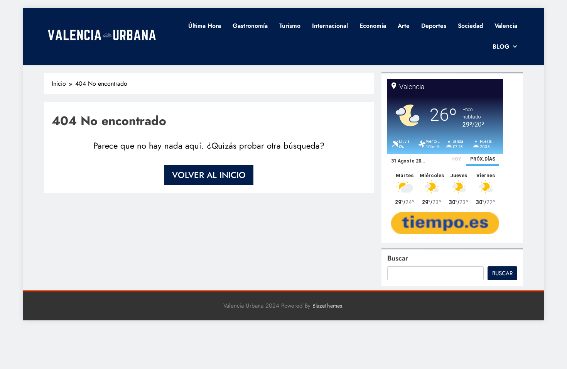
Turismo (289, 25)
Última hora (204, 25)
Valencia (505, 25)
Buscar (397, 258)
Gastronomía (250, 25)
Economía (372, 25)
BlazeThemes (327, 306)
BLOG (501, 46)
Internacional (330, 25)
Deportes (433, 25)
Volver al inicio (209, 175)
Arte (404, 25)
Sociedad (470, 25)
